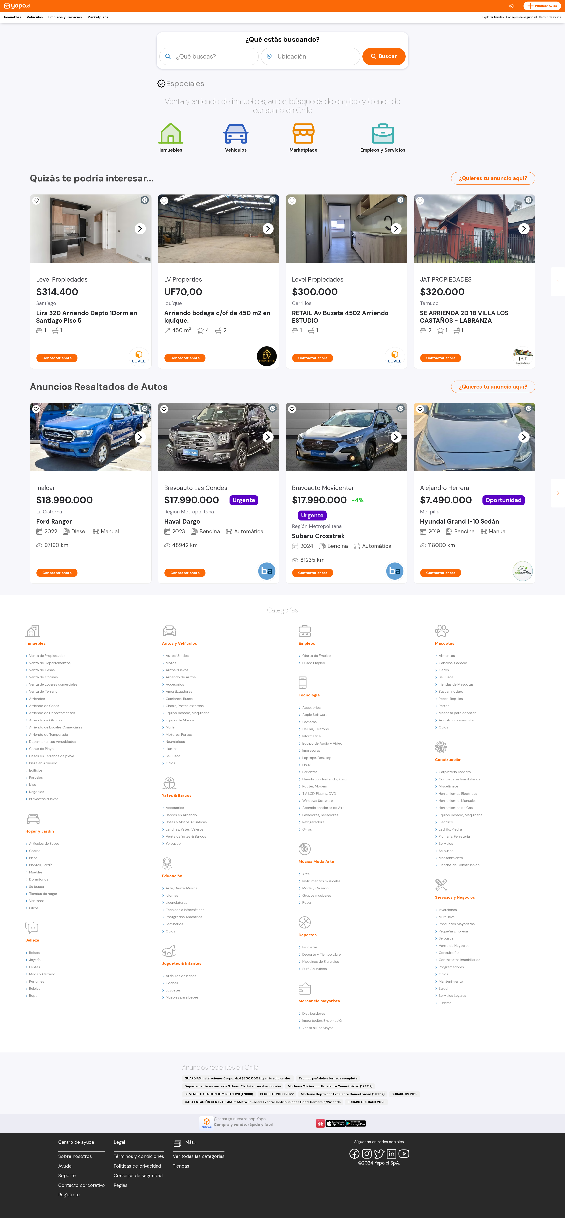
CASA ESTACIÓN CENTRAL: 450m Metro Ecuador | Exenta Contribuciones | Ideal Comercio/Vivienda (263, 1102)
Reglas (120, 1185)
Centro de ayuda (550, 17)
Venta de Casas (42, 670)
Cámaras (309, 722)
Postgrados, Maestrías (184, 917)
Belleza (32, 940)
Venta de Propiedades (47, 655)
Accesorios (175, 684)
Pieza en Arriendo (43, 763)
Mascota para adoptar (457, 713)
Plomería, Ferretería (454, 836)
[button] (140, 228)
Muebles (36, 872)
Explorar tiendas (493, 17)
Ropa (33, 995)
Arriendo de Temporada (48, 734)
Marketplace (98, 17)
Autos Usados (177, 655)
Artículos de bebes (181, 976)
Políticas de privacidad (137, 1166)
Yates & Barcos (177, 795)
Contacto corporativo (81, 1185)
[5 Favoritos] (420, 201)
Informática (311, 736)
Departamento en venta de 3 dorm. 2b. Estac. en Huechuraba (233, 1086)
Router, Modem (314, 786)
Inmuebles (12, 17)
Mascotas (444, 643)
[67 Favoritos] (36, 201)
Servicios (446, 843)
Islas (32, 784)
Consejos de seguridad (521, 17)
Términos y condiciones (139, 1156)
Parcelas (36, 777)
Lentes (34, 967)
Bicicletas (310, 947)
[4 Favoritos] (292, 201)
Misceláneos (449, 786)
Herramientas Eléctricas (458, 793)
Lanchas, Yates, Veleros (184, 829)
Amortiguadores (179, 691)
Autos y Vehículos (179, 643)
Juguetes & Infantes (182, 963)
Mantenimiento (451, 858)
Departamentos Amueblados (52, 741)
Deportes (308, 935)
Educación (172, 876)
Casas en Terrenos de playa (51, 756)
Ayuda (65, 1166)
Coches (172, 983)
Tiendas (181, 1166)
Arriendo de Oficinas (45, 720)
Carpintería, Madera (455, 772)
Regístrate (69, 1195)
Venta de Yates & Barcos (186, 836)
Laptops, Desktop (316, 757)
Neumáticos (175, 741)
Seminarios (174, 924)
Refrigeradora (313, 822)
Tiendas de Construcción (459, 865)
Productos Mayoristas (457, 924)
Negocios (36, 791)
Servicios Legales (452, 995)
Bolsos (34, 952)
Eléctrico (446, 822)
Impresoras (311, 750)
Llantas (171, 748)
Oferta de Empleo (316, 655)
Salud (443, 988)
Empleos (307, 643)
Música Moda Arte (316, 861)
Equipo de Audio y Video (322, 743)
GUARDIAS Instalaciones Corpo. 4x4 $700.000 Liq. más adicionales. (238, 1078)
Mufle (170, 727)
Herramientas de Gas (456, 807)
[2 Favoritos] (292, 409)
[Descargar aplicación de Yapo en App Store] (336, 1123)
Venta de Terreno (43, 691)
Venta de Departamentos (50, 663)
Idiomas (172, 895)
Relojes (34, 988)
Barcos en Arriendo (181, 815)
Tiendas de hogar (43, 893)
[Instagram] (367, 1153)
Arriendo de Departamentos (52, 713)
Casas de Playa (41, 748)
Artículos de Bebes (44, 843)
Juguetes (173, 990)
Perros (444, 705)
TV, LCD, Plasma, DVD (319, 793)
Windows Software (317, 800)
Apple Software (315, 714)
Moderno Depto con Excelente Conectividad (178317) (343, 1094)
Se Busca (173, 756)
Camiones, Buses (179, 698)
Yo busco (173, 843)
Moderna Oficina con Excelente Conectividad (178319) (330, 1086)
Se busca (36, 886)
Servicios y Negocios (455, 897)
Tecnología (309, 695)
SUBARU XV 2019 (404, 1094)
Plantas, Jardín (41, 865)
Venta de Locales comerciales (53, 684)
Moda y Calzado (42, 974)
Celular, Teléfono (315, 729)
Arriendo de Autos (181, 677)
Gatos (444, 670)
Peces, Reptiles (451, 698)
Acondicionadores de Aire (323, 807)
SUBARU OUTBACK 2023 (366, 1102)
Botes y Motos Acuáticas (186, 822)
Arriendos (37, 698)
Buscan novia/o (451, 691)
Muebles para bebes (182, 997)
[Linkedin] (391, 1153)
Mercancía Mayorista (319, 1001)
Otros (34, 908)
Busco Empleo (313, 663)
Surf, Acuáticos (314, 968)
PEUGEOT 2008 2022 (277, 1094)
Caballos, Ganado (453, 663)
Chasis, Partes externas (185, 705)
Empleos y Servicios (65, 17)
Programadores (451, 967)
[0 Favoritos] (164, 201)
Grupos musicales (316, 895)
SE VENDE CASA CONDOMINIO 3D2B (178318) (219, 1094)
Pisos (33, 858)
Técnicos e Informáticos (185, 909)
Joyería (35, 959)
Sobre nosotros (75, 1156)
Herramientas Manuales (457, 800)
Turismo (445, 1003)
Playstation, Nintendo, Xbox (324, 779)
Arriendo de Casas (44, 705)
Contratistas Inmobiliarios (459, 779)
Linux (306, 764)
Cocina (34, 850)
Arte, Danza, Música (182, 888)
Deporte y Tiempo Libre (321, 954)
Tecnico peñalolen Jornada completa (328, 1078)
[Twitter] (379, 1153)
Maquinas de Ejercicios (320, 961)
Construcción (448, 759)
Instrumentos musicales (321, 881)
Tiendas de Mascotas (456, 684)
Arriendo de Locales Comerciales (55, 727)
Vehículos (35, 17)
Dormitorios (38, 879)
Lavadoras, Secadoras (320, 815)
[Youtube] (404, 1153)
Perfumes (36, 981)
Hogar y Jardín (39, 831)
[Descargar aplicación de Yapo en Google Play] (356, 1123)
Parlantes (310, 772)
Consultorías (449, 952)
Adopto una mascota (456, 720)
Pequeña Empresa (453, 931)
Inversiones (448, 909)
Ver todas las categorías (198, 1156)
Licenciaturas (176, 902)
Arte (306, 874)
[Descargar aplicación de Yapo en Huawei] (320, 1123)
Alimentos (447, 655)
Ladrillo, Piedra (450, 829)
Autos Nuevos (177, 670)
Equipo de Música (180, 720)
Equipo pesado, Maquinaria (187, 713)
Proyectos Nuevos (43, 799)
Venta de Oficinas (43, 677)
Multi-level (447, 917)
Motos (171, 663)
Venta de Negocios (454, 945)
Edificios (36, 770)
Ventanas (37, 900)
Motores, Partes (179, 734)
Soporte (67, 1175)
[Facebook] (354, 1153)
